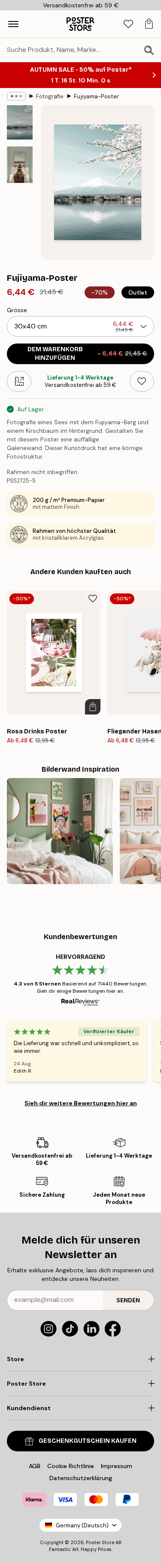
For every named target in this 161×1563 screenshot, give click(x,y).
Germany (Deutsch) (82, 1525)
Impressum (116, 1466)
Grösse (17, 310)
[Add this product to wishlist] (142, 381)
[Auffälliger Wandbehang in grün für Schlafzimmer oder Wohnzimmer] (60, 831)
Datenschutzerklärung (80, 1478)
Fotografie (50, 96)
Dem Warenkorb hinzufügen (87, 354)
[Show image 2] (20, 164)
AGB (34, 1466)
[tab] (128, 24)
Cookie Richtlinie (70, 1466)
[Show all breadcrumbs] (16, 96)
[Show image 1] (20, 122)
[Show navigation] (13, 24)
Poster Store (100, 1542)
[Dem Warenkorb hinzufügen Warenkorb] (92, 707)
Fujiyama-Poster (96, 96)
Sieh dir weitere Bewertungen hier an (80, 1103)
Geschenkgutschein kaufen (88, 1440)
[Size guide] (19, 381)
